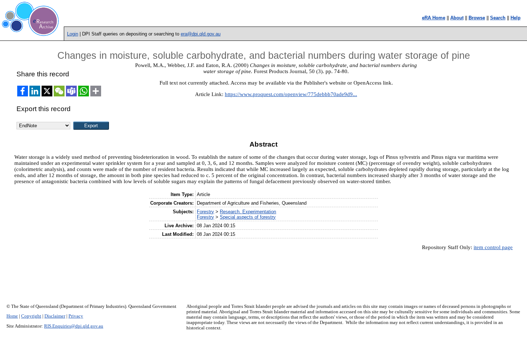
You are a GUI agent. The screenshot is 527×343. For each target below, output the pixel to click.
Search (497, 17)
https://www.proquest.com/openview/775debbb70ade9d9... (291, 94)
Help (516, 17)
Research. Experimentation (248, 211)
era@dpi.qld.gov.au (200, 34)
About (457, 17)
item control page (493, 247)
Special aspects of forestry (248, 217)
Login (72, 34)
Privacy (75, 316)
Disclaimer (54, 316)
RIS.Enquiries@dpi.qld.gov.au (73, 326)
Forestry (205, 211)
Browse (477, 17)
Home (12, 316)
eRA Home (433, 17)
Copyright (31, 316)
